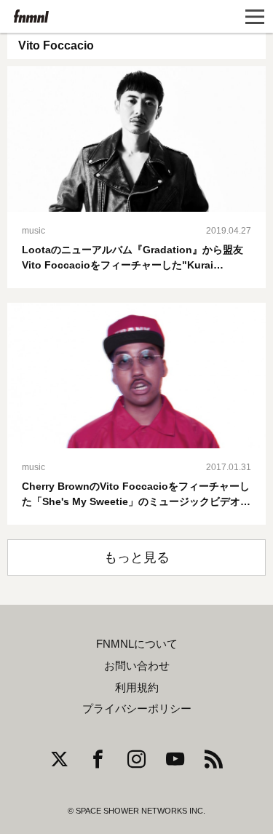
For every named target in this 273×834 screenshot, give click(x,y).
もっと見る (137, 557)
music (33, 230)
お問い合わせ (137, 666)
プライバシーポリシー (136, 709)
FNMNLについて (137, 644)
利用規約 (137, 688)
